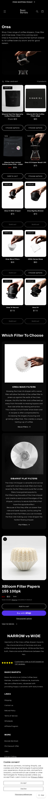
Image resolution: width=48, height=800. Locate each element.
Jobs (6, 751)
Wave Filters (23, 427)
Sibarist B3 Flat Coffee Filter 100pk (35, 115)
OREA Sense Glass (35, 259)
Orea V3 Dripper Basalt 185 (35, 162)
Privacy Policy (37, 777)
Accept (23, 783)
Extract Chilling (10, 756)
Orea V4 (35, 307)
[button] (4, 11)
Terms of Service (11, 716)
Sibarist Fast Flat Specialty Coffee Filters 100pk (12, 115)
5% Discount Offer (11, 746)
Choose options (13, 128)
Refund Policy (9, 710)
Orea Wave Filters (12, 259)
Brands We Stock (11, 741)
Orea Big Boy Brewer (35, 211)
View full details (8, 624)
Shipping (14, 599)
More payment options (24, 618)
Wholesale (8, 721)
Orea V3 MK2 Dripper (12, 211)
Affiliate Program (11, 726)
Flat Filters (22, 525)
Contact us (8, 705)
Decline (23, 789)
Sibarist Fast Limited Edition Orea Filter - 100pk (12, 163)
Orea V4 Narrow (12, 307)
